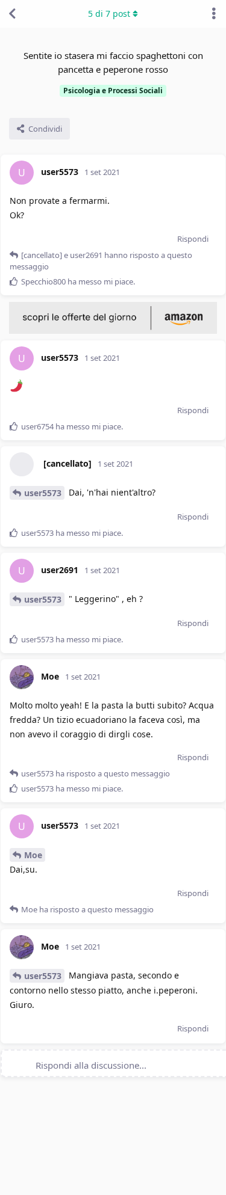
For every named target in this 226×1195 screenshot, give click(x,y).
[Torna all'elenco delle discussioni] (12, 14)
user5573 (42, 493)
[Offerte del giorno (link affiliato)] (113, 330)
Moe (33, 855)
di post (109, 13)
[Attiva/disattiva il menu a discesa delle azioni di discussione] (214, 14)
